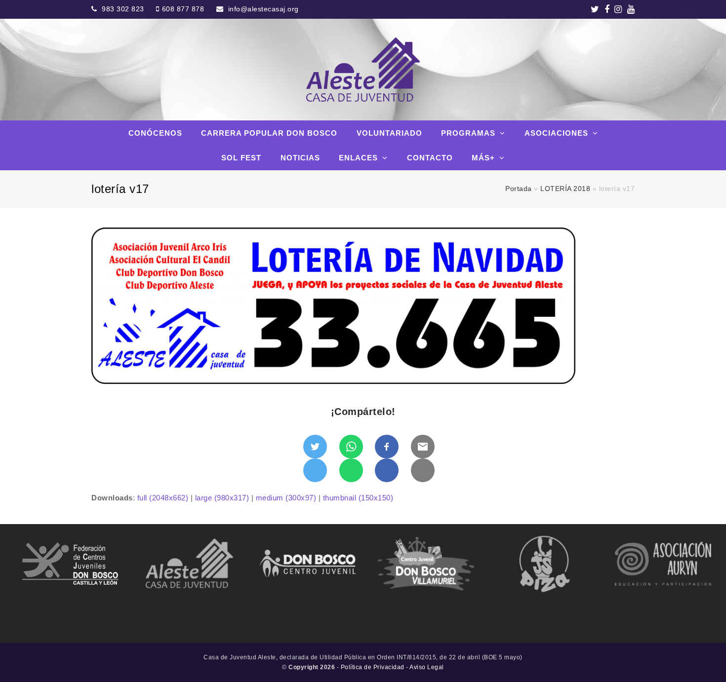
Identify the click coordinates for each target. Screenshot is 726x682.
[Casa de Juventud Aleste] (362, 70)
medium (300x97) (286, 497)
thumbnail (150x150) (358, 497)
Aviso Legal (426, 667)
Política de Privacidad (372, 667)
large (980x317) (222, 497)
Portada (518, 188)
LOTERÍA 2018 (565, 188)
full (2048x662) (163, 497)
